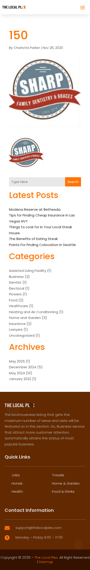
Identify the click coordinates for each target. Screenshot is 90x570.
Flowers (15, 294)
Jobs (16, 475)
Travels (58, 475)
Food (13, 300)
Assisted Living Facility (27, 270)
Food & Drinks (63, 491)
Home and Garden (25, 317)
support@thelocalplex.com (38, 527)
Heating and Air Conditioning (33, 311)
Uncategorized (22, 335)
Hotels (17, 483)
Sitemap (46, 561)
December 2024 (22, 367)
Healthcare (18, 305)
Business (16, 276)
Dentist (15, 282)
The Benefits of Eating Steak (33, 238)
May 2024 (17, 373)
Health (17, 491)
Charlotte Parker (27, 47)
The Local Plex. (46, 557)
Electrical (16, 288)
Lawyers (16, 329)
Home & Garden (66, 483)
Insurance (17, 323)
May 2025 (17, 361)
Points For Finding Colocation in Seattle (42, 244)
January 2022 (20, 378)
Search (73, 182)
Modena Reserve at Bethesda (34, 209)
